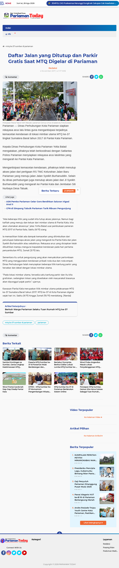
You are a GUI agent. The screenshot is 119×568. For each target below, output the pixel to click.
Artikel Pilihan (79, 428)
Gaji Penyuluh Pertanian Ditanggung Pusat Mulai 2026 (86, 484)
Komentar (12, 335)
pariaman (42, 322)
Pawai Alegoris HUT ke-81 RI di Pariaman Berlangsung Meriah (85, 497)
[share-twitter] (96, 77)
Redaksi (106, 544)
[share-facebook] (92, 77)
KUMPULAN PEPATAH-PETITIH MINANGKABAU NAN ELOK (86, 458)
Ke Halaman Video (92, 417)
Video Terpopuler (81, 410)
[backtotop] (59, 534)
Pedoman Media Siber (111, 551)
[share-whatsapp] (101, 77)
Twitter (15, 556)
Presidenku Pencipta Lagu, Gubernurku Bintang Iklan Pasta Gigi (85, 471)
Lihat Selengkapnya (92, 523)
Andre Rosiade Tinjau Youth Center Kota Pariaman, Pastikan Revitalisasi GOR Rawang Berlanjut (85, 510)
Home (8, 3)
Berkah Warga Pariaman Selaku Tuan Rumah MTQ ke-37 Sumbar (36, 311)
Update (70, 191)
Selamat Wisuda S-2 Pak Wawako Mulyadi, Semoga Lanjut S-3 (79, 3)
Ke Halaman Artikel (92, 436)
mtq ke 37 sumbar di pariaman (18, 322)
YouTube (26, 556)
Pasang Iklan (108, 547)
